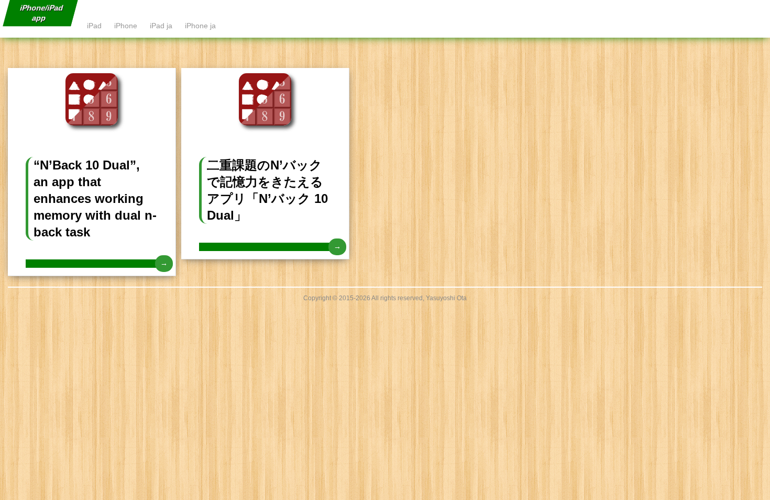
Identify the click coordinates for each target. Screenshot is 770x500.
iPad (94, 25)
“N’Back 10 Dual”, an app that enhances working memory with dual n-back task (95, 198)
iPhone (125, 25)
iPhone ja (200, 25)
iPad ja (161, 25)
